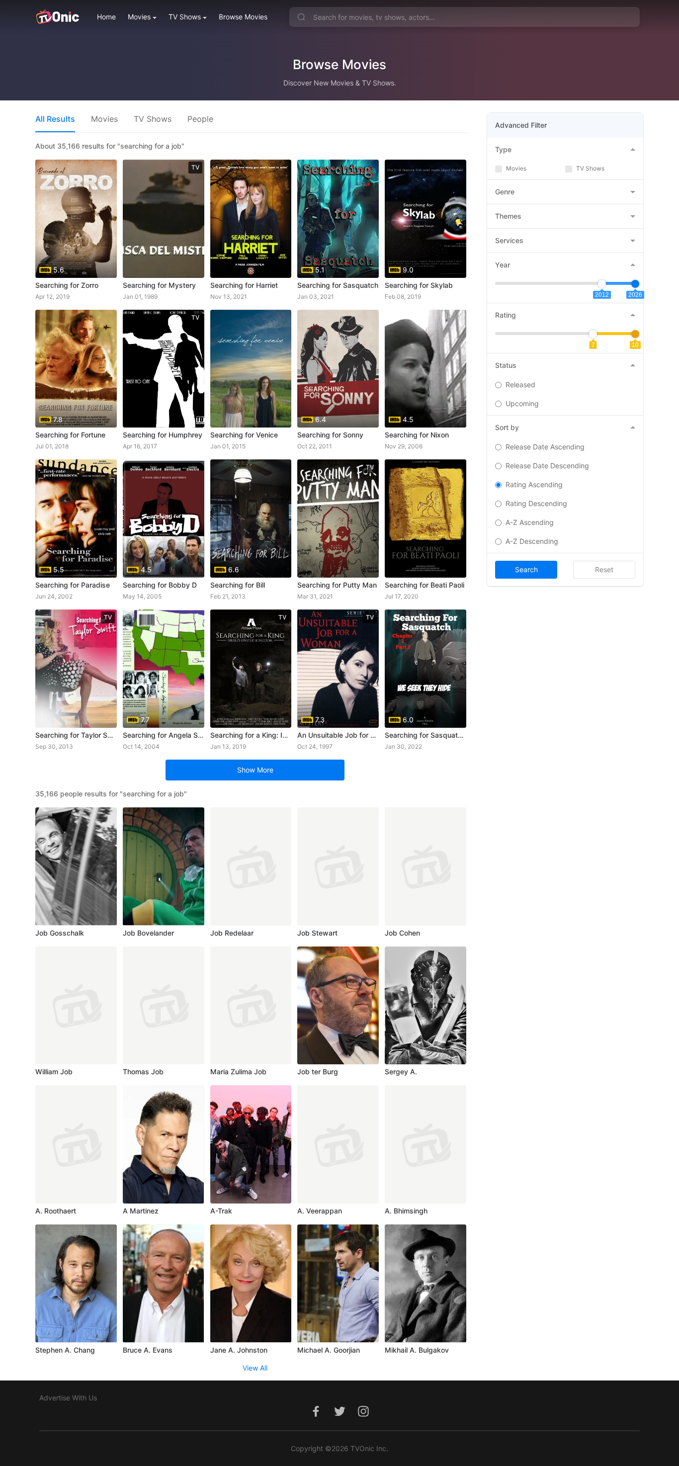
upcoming (522, 403)
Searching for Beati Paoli (424, 585)
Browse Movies (243, 16)
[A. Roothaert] (76, 1144)
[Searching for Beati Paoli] (425, 518)
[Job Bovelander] (163, 866)
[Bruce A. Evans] (163, 1283)
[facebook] (316, 1416)
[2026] (635, 284)
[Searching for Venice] (251, 369)
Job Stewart (317, 933)
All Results (55, 119)
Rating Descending (536, 503)
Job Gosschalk (59, 933)
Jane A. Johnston (238, 1350)
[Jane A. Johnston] (251, 1283)
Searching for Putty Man (337, 585)
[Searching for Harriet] (251, 219)
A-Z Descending (532, 541)
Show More (255, 770)
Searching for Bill (237, 585)
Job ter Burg (317, 1071)
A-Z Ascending (530, 522)
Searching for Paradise (72, 585)
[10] (635, 334)
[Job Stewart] (338, 866)
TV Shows (185, 16)
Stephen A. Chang (65, 1350)
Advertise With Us (68, 1397)
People (200, 119)
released (520, 384)
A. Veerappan (319, 1211)
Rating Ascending (534, 484)
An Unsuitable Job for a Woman (338, 735)
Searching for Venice (244, 435)
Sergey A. (401, 1071)
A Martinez (141, 1211)
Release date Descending (547, 465)
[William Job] (76, 1006)
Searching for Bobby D (160, 585)
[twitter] (339, 1416)
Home (106, 16)
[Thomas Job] (163, 1006)
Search (526, 569)
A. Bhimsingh (406, 1211)
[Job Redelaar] (251, 866)
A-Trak (221, 1211)
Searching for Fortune (70, 435)
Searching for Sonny (330, 435)
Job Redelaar (232, 933)
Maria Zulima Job (238, 1071)
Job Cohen (402, 933)
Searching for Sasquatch (337, 285)
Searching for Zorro (66, 285)
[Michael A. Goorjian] (338, 1283)
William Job (54, 1071)
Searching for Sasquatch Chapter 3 (425, 735)
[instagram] (363, 1416)
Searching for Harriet (244, 285)
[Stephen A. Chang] (76, 1283)
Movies (139, 16)
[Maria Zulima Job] (251, 1006)
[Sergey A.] (425, 1006)
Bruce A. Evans (147, 1350)
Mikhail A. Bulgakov (417, 1350)
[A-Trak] (251, 1144)
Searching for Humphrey (162, 435)
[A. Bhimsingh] (425, 1144)
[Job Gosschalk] (76, 866)
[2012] (602, 284)
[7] (593, 334)
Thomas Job (143, 1071)
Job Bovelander (148, 933)
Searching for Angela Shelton (163, 735)
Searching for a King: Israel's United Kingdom (251, 735)
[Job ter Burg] (338, 1006)
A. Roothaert (55, 1211)
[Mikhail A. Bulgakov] (425, 1283)
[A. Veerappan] (338, 1144)
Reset (604, 569)
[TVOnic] (57, 17)
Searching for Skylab (419, 285)
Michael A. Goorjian (328, 1350)
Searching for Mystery (159, 285)
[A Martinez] (163, 1144)
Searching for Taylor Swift (76, 735)
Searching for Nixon (417, 435)
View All (255, 1368)
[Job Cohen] (425, 866)
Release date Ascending (545, 446)
